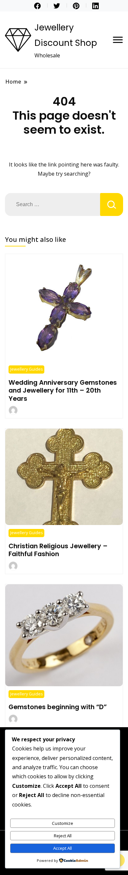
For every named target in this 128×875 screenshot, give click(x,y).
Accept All (62, 848)
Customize (62, 823)
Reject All (63, 836)
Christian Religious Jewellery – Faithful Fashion (58, 549)
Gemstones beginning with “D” (58, 706)
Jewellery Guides (26, 369)
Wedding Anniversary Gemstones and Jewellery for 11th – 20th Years (63, 390)
